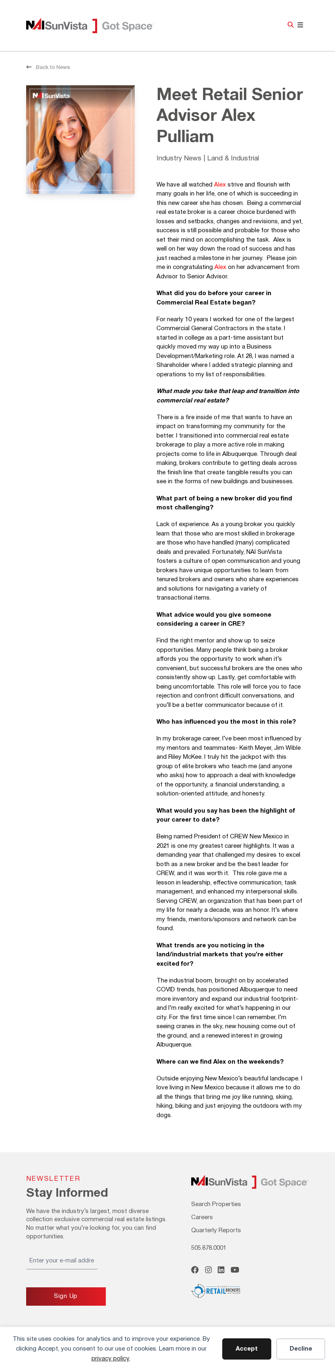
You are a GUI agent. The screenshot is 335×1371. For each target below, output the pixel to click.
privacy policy (111, 1359)
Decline (301, 1349)
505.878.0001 (208, 1248)
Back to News (52, 67)
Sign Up (66, 1296)
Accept (247, 1349)
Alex (220, 185)
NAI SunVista (99, 26)
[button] (291, 25)
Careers (202, 1217)
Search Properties (216, 1204)
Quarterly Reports (216, 1230)
